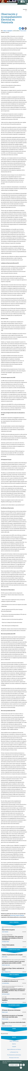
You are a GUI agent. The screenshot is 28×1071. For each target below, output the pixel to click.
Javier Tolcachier (5, 931)
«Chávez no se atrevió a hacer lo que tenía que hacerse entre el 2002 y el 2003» (13, 962)
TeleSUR (14, 1046)
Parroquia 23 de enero (14, 1057)
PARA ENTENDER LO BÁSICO (14, 1005)
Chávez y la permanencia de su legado (12, 954)
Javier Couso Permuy (8, 1025)
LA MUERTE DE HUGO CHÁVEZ (14, 949)
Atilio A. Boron (4, 956)
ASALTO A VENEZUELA (14, 922)
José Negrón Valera (5, 941)
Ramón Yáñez (4, 1002)
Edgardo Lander (5, 1012)
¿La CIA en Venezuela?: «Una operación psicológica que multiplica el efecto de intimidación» (12, 938)
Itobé (3, 1025)
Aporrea (14, 1044)
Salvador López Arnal (6, 964)
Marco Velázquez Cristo (6, 971)
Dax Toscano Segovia (6, 994)
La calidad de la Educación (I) (10, 981)
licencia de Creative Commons (17, 915)
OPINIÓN (14, 1028)
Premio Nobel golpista (8, 945)
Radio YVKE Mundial (14, 1041)
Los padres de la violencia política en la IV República (13, 999)
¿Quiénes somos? (13, 1065)
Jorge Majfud (4, 946)
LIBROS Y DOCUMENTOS (14, 974)
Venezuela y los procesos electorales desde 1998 (13, 1023)
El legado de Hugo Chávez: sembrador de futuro (13, 969)
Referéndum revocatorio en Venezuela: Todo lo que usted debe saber (12, 1016)
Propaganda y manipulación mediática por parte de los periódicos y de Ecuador (13, 990)
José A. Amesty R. (8, 30)
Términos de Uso (11, 1063)
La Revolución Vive (14, 1052)
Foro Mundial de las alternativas (14, 1055)
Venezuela (23, 30)
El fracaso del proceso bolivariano (11, 1010)
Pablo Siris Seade (5, 1018)
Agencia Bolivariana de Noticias (14, 1049)
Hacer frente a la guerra (8, 929)
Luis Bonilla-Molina (5, 983)
